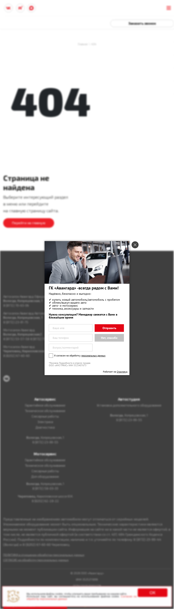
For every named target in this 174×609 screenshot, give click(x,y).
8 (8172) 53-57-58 (16, 339)
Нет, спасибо (109, 338)
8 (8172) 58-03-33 (45, 488)
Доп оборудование (45, 476)
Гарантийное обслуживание (45, 405)
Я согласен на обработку (79, 355)
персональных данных (93, 355)
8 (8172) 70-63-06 (16, 305)
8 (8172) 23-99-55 (45, 442)
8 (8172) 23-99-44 (147, 539)
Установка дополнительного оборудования (129, 405)
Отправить (109, 328)
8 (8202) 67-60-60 (16, 356)
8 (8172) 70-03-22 (43, 339)
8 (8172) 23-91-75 (15, 322)
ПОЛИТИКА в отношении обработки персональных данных (43, 555)
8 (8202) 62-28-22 (45, 501)
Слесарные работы (45, 416)
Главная (83, 44)
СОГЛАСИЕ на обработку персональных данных (36, 560)
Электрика (45, 421)
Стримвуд (122, 371)
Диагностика (45, 427)
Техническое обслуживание (45, 410)
